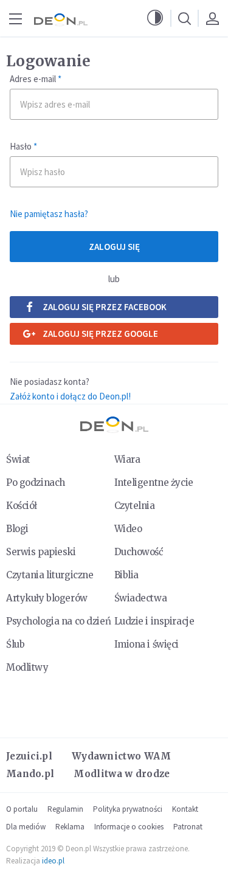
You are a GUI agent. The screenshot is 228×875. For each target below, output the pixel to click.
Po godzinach (35, 482)
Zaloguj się (114, 246)
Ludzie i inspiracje (154, 621)
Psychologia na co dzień (58, 621)
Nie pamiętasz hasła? (49, 214)
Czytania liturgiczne (49, 575)
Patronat (187, 826)
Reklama (70, 826)
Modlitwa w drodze (122, 774)
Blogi (17, 528)
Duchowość (139, 552)
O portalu (22, 809)
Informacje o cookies (129, 826)
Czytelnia (134, 505)
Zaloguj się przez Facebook (105, 307)
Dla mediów (26, 826)
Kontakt (185, 809)
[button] (155, 18)
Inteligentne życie (153, 482)
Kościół (21, 505)
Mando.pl (30, 774)
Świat (18, 459)
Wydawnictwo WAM (121, 756)
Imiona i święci (146, 644)
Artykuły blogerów (47, 598)
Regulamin (65, 809)
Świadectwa (140, 598)
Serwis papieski (41, 552)
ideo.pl (53, 861)
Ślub (15, 644)
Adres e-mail (35, 79)
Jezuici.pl (29, 756)
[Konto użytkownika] (212, 18)
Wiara (127, 459)
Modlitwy (27, 667)
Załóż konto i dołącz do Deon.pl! (70, 396)
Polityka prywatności (127, 809)
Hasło (23, 146)
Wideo (128, 528)
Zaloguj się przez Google (100, 333)
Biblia (126, 575)
